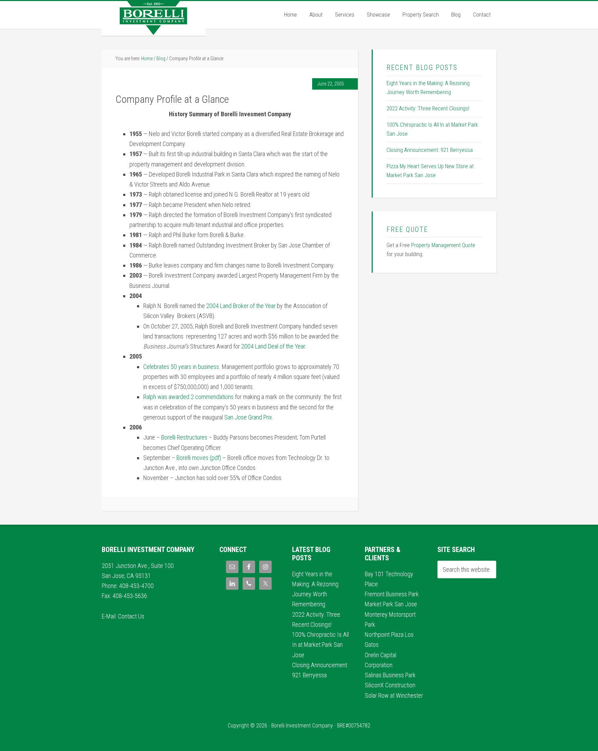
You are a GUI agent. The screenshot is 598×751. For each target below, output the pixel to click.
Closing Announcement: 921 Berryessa (430, 150)
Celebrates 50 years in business (181, 366)
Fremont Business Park (392, 594)
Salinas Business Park (390, 675)
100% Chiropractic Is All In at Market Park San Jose (320, 645)
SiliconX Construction (390, 685)
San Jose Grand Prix (248, 417)
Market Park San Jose (391, 604)
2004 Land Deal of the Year (273, 346)
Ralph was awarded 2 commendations (188, 396)
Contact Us (131, 616)
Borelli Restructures (184, 437)
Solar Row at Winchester (394, 695)
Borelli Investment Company (154, 18)
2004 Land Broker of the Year (240, 305)
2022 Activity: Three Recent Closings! (428, 108)
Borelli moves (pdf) (199, 457)
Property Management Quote (443, 245)
